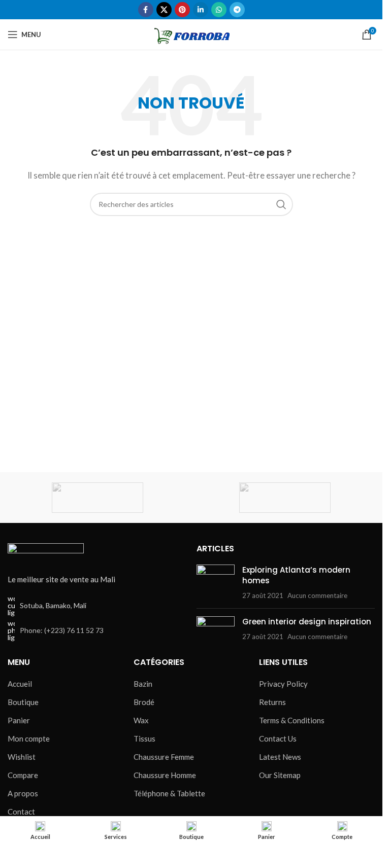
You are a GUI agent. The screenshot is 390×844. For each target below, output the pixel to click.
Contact (21, 811)
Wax (141, 720)
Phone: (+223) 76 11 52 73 (62, 630)
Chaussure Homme (165, 775)
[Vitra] (97, 497)
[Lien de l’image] (46, 552)
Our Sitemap (280, 775)
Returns (272, 702)
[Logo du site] (191, 33)
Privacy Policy (283, 683)
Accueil (20, 683)
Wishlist (22, 756)
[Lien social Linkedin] (200, 9)
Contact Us (278, 738)
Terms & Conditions (291, 720)
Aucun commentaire (317, 595)
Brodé (144, 702)
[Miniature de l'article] (216, 583)
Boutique (23, 702)
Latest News (280, 756)
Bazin (143, 683)
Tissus (144, 738)
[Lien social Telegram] (237, 9)
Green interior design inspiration (306, 621)
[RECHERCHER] (281, 204)
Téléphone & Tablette (169, 793)
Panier (19, 720)
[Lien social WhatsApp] (218, 9)
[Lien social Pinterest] (182, 9)
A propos (23, 793)
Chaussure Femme (164, 756)
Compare (23, 775)
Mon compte (29, 738)
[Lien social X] (164, 9)
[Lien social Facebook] (145, 9)
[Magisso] (285, 497)
